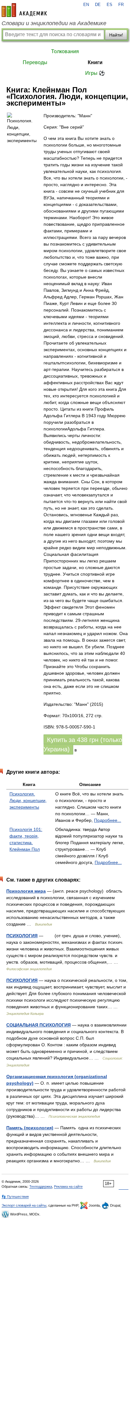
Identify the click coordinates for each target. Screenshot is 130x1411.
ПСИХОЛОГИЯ (22, 935)
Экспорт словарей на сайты (24, 1205)
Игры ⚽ (95, 73)
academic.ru (24, 10)
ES (109, 5)
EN (86, 5)
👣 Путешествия (15, 1196)
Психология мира (26, 891)
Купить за (83, 744)
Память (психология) (29, 1127)
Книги (95, 62)
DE (98, 5)
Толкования (65, 51)
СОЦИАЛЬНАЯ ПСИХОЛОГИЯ (38, 1024)
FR (121, 5)
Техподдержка (40, 1186)
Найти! (116, 34)
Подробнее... (107, 820)
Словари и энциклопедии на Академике (54, 23)
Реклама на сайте (68, 1186)
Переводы (35, 62)
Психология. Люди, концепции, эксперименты (28, 800)
